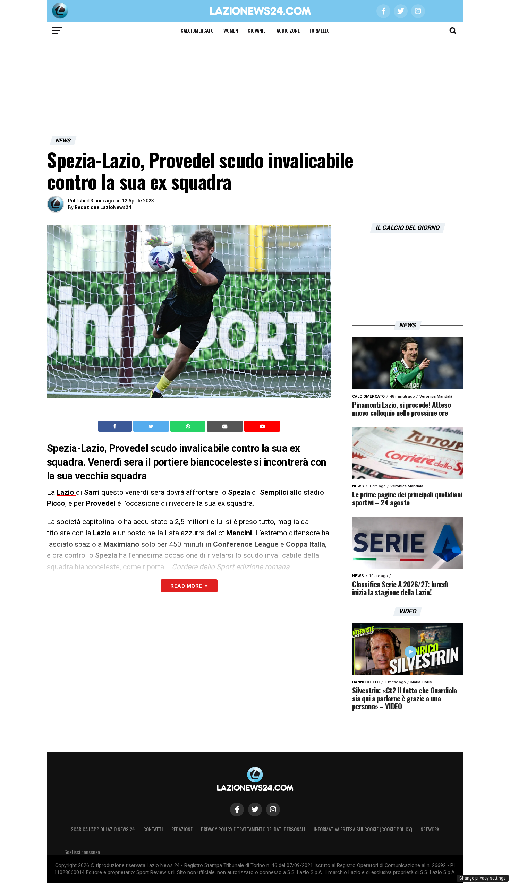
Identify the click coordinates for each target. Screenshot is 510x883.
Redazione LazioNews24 (103, 207)
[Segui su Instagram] (273, 809)
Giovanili (257, 30)
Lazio (66, 492)
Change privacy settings (482, 878)
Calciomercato (197, 30)
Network (429, 829)
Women (230, 30)
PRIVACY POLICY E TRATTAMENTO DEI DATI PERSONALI (253, 829)
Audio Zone (288, 30)
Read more (186, 586)
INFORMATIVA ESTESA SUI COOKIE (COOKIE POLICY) (363, 829)
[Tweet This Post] (151, 426)
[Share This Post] (188, 426)
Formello (319, 30)
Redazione (182, 829)
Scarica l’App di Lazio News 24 (103, 829)
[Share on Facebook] (116, 426)
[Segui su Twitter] (255, 809)
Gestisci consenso (82, 852)
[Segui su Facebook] (237, 809)
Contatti (153, 829)
